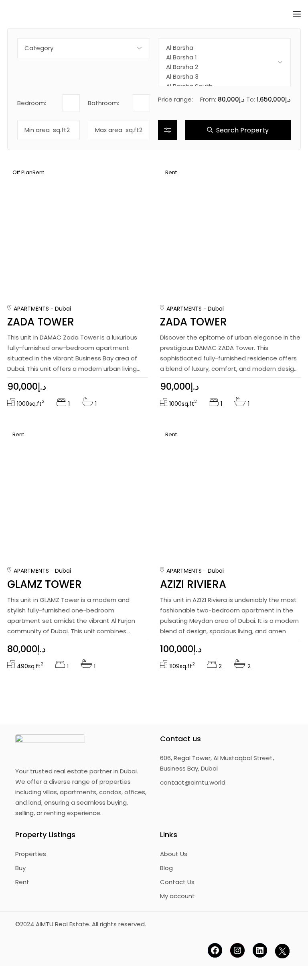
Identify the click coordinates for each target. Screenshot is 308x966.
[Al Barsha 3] (224, 76)
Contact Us (177, 882)
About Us (173, 854)
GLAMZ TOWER (44, 584)
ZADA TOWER (40, 322)
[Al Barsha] (224, 48)
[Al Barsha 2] (224, 67)
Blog (166, 868)
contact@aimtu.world (192, 782)
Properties (30, 854)
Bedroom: (31, 103)
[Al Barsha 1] (224, 57)
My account (177, 896)
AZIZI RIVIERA (193, 584)
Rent (22, 882)
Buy (20, 868)
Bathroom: (103, 103)
